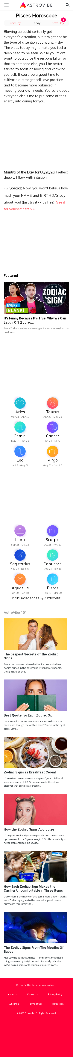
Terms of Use (35, 1003)
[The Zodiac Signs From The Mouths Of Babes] (35, 927)
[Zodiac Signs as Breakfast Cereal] (35, 752)
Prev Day (14, 23)
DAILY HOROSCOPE (27, 598)
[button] (6, 5)
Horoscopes (58, 1003)
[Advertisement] (36, 132)
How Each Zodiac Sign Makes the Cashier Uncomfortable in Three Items (33, 888)
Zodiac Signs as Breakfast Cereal (30, 772)
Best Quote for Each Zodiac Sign (29, 715)
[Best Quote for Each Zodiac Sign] (35, 695)
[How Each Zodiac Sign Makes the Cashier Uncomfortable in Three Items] (35, 866)
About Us (13, 994)
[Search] (68, 5)
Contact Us (33, 994)
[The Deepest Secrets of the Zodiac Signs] (35, 634)
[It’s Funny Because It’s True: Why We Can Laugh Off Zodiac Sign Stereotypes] (36, 298)
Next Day (57, 23)
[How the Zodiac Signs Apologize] (35, 809)
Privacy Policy (55, 994)
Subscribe (14, 1003)
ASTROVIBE (52, 598)
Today (36, 23)
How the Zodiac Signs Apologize (29, 829)
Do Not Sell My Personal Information (35, 985)
